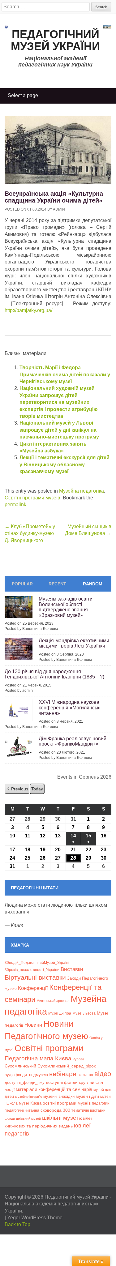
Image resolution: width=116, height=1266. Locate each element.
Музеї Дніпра (59, 1013)
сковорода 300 (55, 1110)
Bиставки (72, 969)
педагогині (101, 1103)
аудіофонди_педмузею (26, 1074)
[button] (17, 789)
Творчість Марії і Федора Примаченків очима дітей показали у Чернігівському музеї (64, 374)
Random (92, 583)
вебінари (62, 1073)
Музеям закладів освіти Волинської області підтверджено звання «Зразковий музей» (65, 607)
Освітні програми (49, 1048)
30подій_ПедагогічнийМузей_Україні (37, 962)
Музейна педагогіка (81, 491)
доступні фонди (62, 1082)
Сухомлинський (20, 1066)
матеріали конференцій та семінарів (54, 1089)
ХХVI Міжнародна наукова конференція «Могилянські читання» (70, 707)
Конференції (33, 988)
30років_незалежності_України (32, 970)
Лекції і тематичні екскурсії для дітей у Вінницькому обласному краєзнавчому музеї (64, 464)
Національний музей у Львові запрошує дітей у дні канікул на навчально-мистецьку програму (59, 429)
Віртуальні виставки (35, 977)
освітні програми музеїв (67, 1103)
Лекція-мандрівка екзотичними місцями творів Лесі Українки (74, 643)
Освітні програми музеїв (32, 497)
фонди (10, 1118)
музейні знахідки (59, 1096)
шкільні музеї (60, 1117)
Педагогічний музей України (55, 40)
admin (59, 209)
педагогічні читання (22, 1110)
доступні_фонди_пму (25, 1082)
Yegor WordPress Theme (34, 1217)
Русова (78, 1059)
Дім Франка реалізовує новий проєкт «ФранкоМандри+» (72, 741)
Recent (57, 583)
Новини (33, 1025)
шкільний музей (28, 1118)
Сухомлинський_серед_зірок (66, 1065)
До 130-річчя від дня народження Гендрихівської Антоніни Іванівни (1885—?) (54, 674)
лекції (10, 1090)
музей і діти (87, 1096)
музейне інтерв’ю (28, 1096)
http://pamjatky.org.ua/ (28, 310)
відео (102, 1074)
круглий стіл (91, 1082)
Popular (22, 583)
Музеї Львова (84, 1013)
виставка (85, 1075)
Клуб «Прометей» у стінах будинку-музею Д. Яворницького (30, 533)
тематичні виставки (88, 1110)
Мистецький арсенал (53, 1001)
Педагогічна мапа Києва (38, 1058)
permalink (15, 504)
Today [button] (37, 788)
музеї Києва (30, 1103)
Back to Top (17, 1224)
